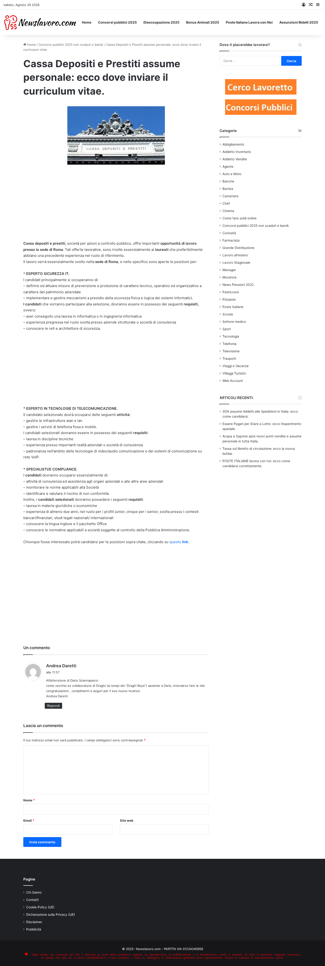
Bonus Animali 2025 (202, 22)
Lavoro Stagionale (236, 262)
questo (179, 542)
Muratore (229, 277)
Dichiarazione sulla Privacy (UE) (50, 914)
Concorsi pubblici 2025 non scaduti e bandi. (71, 44)
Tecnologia (230, 336)
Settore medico (234, 322)
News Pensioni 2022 (238, 285)
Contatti (32, 900)
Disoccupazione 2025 (161, 22)
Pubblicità (33, 929)
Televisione (231, 351)
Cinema (228, 211)
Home (86, 22)
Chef (226, 203)
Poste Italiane (232, 307)
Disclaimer (34, 922)
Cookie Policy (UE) (40, 907)
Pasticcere (230, 292)
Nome (29, 800)
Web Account (232, 381)
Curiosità (229, 233)
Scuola (227, 314)
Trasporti (229, 358)
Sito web (126, 820)
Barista (227, 189)
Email (28, 820)
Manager (229, 270)
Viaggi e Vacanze (235, 366)
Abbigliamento (233, 144)
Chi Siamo (34, 892)
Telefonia (229, 344)
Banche (228, 181)
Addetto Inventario (236, 152)
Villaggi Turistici (234, 373)
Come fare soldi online (239, 218)
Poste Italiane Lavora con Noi (249, 22)
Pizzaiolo (229, 299)
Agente (227, 166)
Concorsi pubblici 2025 (117, 22)
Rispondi (53, 706)
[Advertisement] (116, 205)
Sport (226, 329)
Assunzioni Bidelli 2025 (298, 22)
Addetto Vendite (234, 159)
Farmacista (231, 240)
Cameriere (230, 196)
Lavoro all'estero (235, 255)
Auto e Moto (231, 174)
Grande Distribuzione (238, 248)
